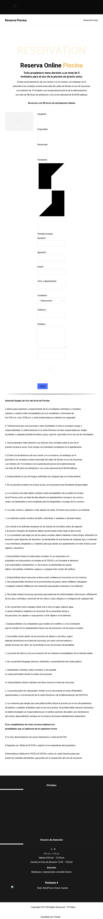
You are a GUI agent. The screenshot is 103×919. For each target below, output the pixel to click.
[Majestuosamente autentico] (16, 7)
